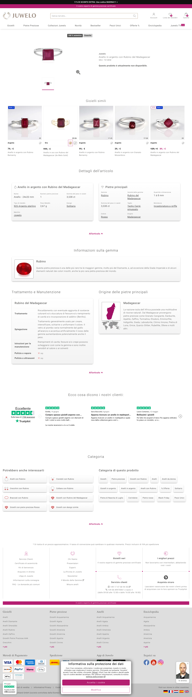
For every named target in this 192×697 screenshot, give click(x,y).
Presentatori (72, 563)
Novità (78, 25)
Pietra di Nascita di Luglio (111, 498)
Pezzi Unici (115, 25)
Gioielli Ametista (57, 630)
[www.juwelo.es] (181, 691)
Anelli (154, 479)
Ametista (148, 638)
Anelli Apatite (103, 634)
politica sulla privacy (94, 676)
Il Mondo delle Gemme (71, 580)
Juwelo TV (177, 25)
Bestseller (96, 25)
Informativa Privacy (42, 687)
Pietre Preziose (31, 25)
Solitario (71, 206)
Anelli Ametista (104, 630)
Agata (146, 621)
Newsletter (73, 576)
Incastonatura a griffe (165, 206)
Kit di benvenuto (26, 567)
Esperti (72, 567)
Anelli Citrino (103, 642)
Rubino (105, 195)
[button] (154, 16)
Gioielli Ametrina (57, 634)
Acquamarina (150, 617)
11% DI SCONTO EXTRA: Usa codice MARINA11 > (96, 2)
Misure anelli (73, 584)
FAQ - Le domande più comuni (26, 584)
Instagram (160, 662)
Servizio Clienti (26, 559)
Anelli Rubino (9, 630)
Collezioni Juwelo (57, 25)
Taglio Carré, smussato (134, 207)
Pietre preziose (118, 479)
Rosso (104, 217)
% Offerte (165, 488)
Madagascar (134, 217)
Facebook (146, 662)
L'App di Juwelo (26, 576)
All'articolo (94, 233)
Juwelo (18, 215)
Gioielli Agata (56, 621)
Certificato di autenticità (26, 563)
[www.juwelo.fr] (171, 691)
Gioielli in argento (108, 488)
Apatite (147, 642)
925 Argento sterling (25, 206)
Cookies (59, 687)
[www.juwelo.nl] (176, 691)
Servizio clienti (119, 582)
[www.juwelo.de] (165, 691)
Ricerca (135, 16)
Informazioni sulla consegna (26, 580)
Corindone (132, 498)
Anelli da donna (169, 479)
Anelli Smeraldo (10, 625)
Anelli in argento (128, 488)
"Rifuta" (95, 672)
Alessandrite (149, 625)
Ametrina (148, 634)
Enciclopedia (154, 25)
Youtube (153, 662)
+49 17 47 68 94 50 (119, 587)
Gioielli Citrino (56, 642)
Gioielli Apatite (56, 638)
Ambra (147, 630)
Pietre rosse (148, 498)
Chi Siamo (72, 559)
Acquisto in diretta (26, 572)
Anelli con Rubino (148, 488)
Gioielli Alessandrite (59, 625)
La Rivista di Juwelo (72, 572)
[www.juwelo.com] (187, 691)
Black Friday (164, 498)
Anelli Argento (103, 638)
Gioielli (10, 25)
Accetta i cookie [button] (96, 682)
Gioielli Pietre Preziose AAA (15, 638)
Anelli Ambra (102, 625)
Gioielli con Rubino (138, 479)
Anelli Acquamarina (106, 617)
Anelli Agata (102, 621)
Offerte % (135, 25)
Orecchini (7, 642)
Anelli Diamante (10, 621)
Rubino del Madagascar (134, 197)
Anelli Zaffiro (9, 634)
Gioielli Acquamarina (59, 617)
